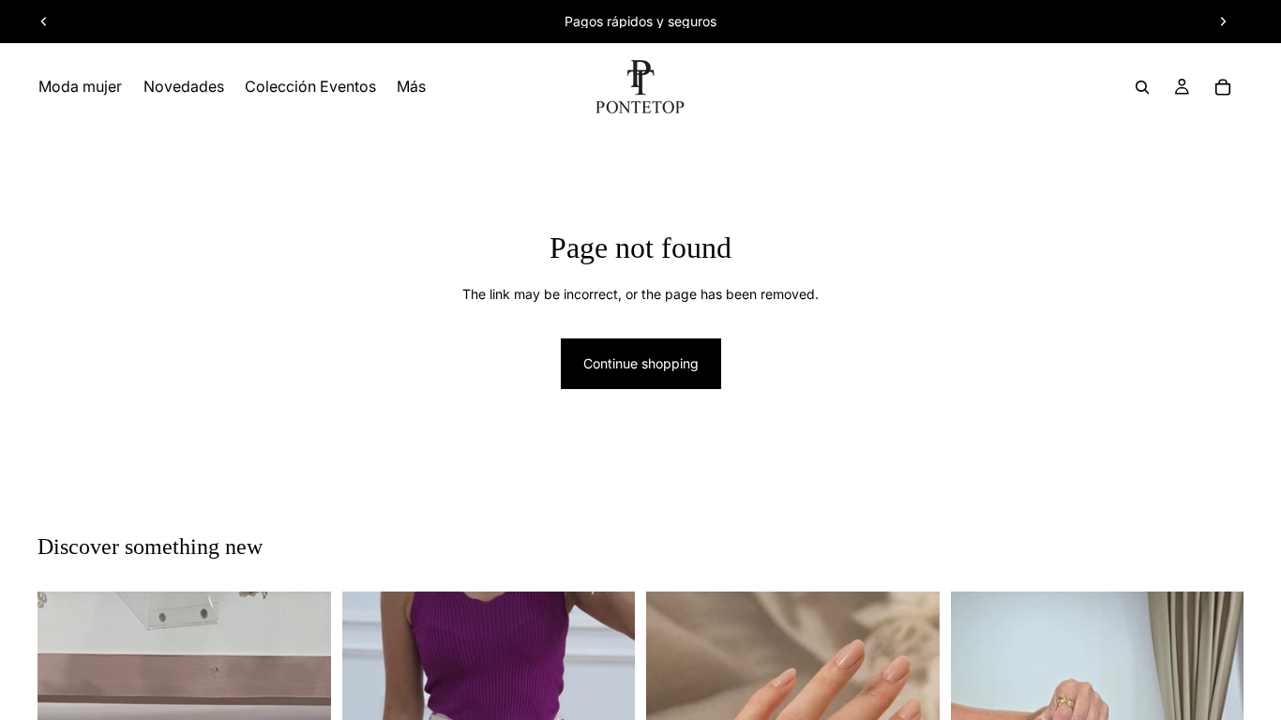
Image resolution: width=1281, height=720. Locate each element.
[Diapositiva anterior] (44, 21)
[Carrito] (1222, 87)
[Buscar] (1142, 87)
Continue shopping (641, 363)
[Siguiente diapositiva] (1222, 21)
